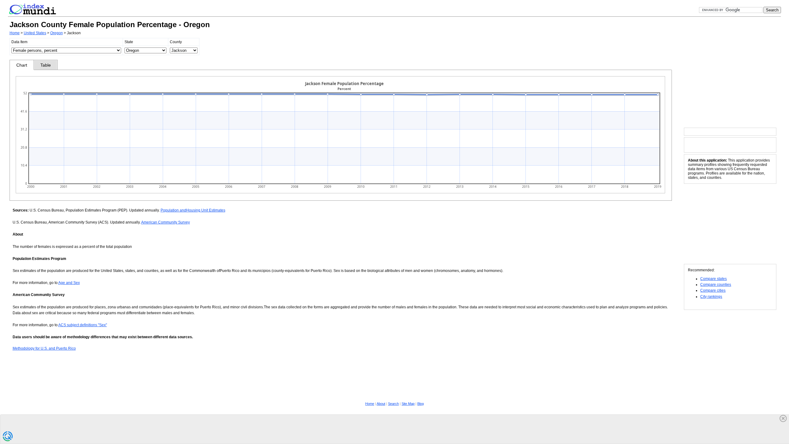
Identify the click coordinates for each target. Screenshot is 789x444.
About (381, 403)
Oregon (56, 33)
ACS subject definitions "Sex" (82, 325)
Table (45, 65)
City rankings (711, 296)
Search (393, 403)
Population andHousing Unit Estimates (193, 210)
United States (35, 33)
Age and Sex (69, 283)
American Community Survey (165, 222)
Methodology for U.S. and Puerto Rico (44, 348)
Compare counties (715, 284)
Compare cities (713, 290)
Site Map (408, 403)
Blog (420, 403)
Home (15, 33)
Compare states (713, 279)
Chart (21, 65)
